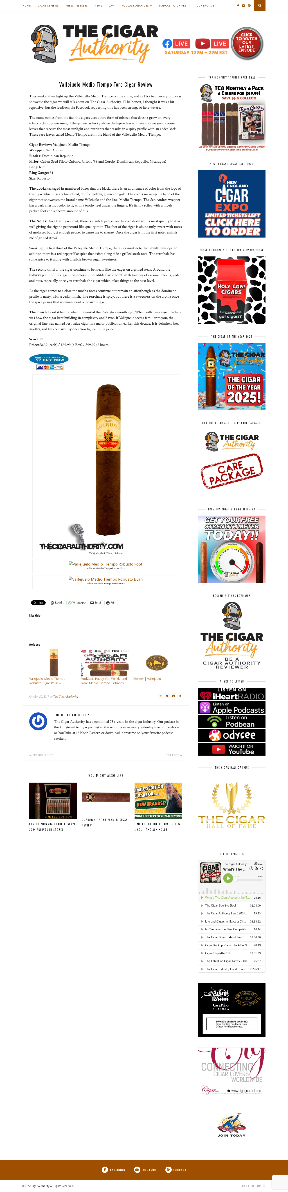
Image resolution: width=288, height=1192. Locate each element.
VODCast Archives (135, 5)
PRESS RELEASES (76, 5)
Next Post (172, 755)
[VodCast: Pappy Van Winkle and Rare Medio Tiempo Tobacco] (105, 662)
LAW (112, 5)
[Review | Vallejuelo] (157, 662)
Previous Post (43, 755)
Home (26, 5)
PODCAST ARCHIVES (172, 5)
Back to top (252, 1186)
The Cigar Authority (65, 696)
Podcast (180, 1170)
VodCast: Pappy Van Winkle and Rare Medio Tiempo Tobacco (104, 680)
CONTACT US (205, 5)
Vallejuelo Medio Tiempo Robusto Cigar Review (47, 680)
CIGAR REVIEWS (48, 5)
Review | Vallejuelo (147, 678)
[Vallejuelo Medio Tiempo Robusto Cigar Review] (53, 662)
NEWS (98, 5)
